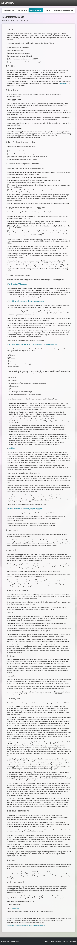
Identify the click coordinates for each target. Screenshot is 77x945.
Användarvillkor (9, 10)
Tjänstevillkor (22, 10)
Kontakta (73, 941)
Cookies (47, 10)
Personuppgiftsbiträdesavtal (63, 10)
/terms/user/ (63, 83)
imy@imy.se (15, 908)
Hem (46, 941)
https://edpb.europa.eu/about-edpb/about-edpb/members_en (26, 925)
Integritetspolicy (36, 10)
